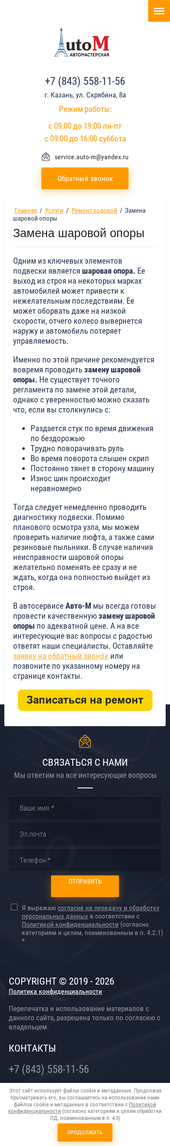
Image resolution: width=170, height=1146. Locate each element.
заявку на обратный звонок (61, 656)
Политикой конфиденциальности (70, 924)
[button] (85, 178)
